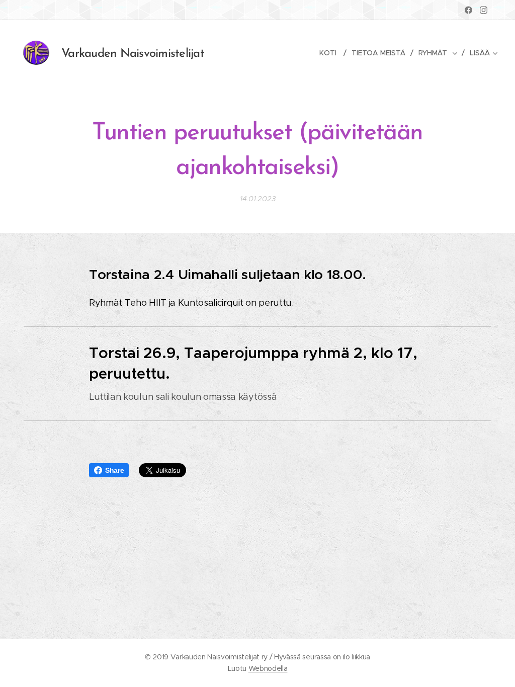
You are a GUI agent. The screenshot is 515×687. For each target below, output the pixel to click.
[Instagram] (483, 10)
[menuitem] (332, 52)
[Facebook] (468, 10)
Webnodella (268, 668)
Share (114, 470)
